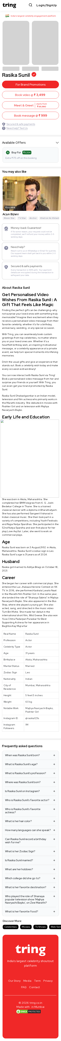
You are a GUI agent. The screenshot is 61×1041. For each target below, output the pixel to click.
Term (37, 981)
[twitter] (30, 973)
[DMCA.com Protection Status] (28, 1011)
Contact (34, 987)
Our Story (14, 981)
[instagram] (19, 973)
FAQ (24, 987)
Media (27, 981)
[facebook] (25, 973)
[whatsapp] (41, 973)
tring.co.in (36, 1003)
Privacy (48, 981)
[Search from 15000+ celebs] (30, 5)
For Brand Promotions (31, 84)
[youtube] (36, 973)
